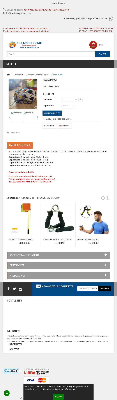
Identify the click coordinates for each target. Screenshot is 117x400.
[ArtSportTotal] (25, 45)
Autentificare (58, 3)
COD (45, 86)
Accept (58, 396)
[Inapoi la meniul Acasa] (8, 74)
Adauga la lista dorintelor (58, 118)
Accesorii (18, 74)
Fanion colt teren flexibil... (21, 239)
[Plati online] (36, 381)
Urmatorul (37, 117)
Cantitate (47, 99)
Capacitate (49, 105)
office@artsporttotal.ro (19, 13)
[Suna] (7, 393)
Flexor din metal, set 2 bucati (57, 239)
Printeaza (15, 132)
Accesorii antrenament (37, 74)
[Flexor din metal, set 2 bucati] (59, 218)
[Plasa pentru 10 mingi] (17, 117)
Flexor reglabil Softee (87, 239)
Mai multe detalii (19, 145)
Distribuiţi (49, 125)
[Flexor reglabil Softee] (93, 218)
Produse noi (17, 276)
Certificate (16, 265)
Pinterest (65, 125)
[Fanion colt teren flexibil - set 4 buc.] (25, 218)
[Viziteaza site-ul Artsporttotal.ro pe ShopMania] (11, 370)
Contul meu (14, 300)
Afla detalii (70, 389)
